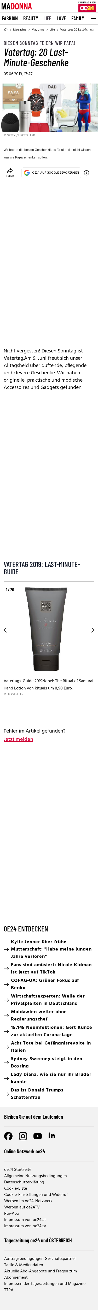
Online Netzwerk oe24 (24, 1151)
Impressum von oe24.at (25, 1220)
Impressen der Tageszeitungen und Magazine (44, 1284)
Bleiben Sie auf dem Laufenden (33, 1116)
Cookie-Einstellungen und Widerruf (36, 1194)
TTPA (8, 1290)
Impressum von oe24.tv (25, 1226)
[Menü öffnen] (93, 18)
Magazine (19, 30)
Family (77, 18)
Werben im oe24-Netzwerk (28, 1201)
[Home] (6, 30)
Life (47, 18)
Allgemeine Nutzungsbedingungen (35, 1176)
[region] (49, 652)
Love (61, 18)
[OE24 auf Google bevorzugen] (86, 173)
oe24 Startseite (17, 1169)
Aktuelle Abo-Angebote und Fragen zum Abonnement (40, 1274)
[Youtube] (37, 1136)
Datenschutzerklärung (24, 1182)
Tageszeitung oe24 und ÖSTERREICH (38, 1240)
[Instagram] (23, 1136)
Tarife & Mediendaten (23, 1265)
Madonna (38, 30)
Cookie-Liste (15, 1188)
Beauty (30, 18)
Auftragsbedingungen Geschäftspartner (40, 1258)
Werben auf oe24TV (22, 1207)
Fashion (10, 18)
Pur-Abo (11, 1213)
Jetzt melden (18, 739)
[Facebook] (8, 1136)
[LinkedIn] (52, 1136)
